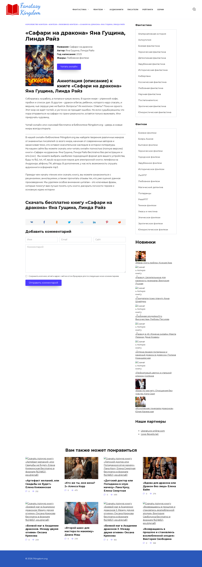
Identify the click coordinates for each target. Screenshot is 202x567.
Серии (160, 10)
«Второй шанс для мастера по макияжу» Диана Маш (79, 531)
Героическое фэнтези (150, 151)
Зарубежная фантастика (151, 64)
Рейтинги (147, 10)
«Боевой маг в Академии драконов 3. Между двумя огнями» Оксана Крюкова (120, 530)
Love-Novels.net (150, 434)
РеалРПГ (143, 199)
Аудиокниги (116, 10)
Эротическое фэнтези (150, 223)
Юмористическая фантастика (154, 112)
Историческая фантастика (153, 70)
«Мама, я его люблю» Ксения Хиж (153, 262)
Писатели (132, 10)
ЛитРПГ (142, 175)
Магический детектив (150, 187)
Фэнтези (98, 10)
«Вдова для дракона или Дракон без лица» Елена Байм (159, 486)
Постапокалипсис (148, 100)
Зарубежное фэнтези (150, 163)
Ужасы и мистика (147, 211)
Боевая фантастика (149, 46)
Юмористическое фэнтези (153, 229)
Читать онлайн (69, 66)
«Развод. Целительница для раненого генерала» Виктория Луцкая (152, 280)
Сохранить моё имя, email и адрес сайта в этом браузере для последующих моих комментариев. (74, 276)
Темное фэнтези (147, 205)
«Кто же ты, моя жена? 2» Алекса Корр (80, 484)
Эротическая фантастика (152, 106)
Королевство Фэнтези (36, 24)
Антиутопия (144, 40)
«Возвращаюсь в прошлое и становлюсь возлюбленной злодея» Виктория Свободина (159, 533)
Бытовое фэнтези (148, 145)
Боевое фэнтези (147, 133)
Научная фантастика (149, 94)
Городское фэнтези (149, 157)
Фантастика (79, 10)
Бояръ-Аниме (145, 139)
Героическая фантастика (152, 52)
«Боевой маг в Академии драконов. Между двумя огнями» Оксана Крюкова (42, 530)
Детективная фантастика (152, 58)
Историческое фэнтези (151, 169)
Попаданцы (144, 193)
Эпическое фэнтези (149, 217)
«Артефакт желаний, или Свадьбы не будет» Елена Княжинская (42, 484)
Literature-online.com (153, 431)
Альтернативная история (152, 34)
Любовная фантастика (150, 88)
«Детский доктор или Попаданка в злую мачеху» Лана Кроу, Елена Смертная (118, 485)
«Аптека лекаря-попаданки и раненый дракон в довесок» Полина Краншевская (155, 355)
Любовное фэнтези (68, 24)
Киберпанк (144, 76)
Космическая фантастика (152, 82)
